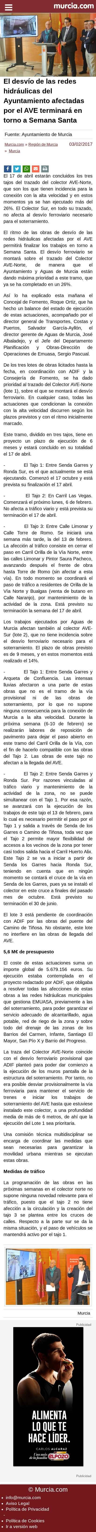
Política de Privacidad (27, 1509)
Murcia (84, 1313)
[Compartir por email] (35, 169)
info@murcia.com (23, 1497)
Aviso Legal (17, 1503)
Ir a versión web (22, 1526)
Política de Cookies (25, 1520)
